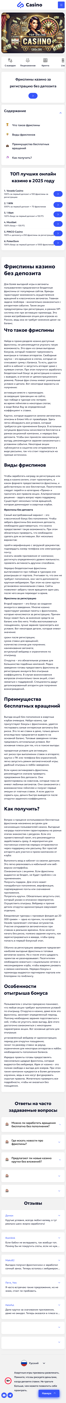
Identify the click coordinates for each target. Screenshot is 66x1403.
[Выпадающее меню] (61, 5)
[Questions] (33, 1176)
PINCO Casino (15, 231)
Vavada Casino (15, 190)
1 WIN (10, 203)
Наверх (46, 1393)
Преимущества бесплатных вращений (30, 146)
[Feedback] (33, 1327)
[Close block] (60, 113)
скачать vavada (13, 555)
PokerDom (13, 241)
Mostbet (11, 222)
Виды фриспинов (23, 134)
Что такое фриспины (26, 125)
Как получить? (22, 157)
